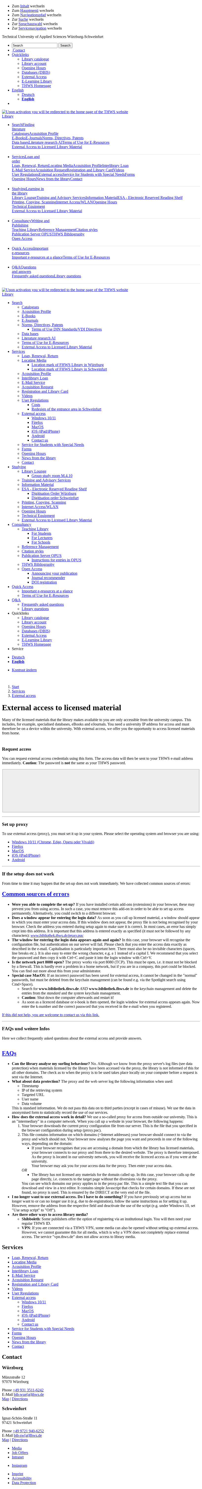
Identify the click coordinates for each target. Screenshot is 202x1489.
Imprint (17, 1474)
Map (5, 1399)
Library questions (67, 276)
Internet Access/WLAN (74, 202)
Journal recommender (48, 578)
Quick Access (22, 587)
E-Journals (34, 138)
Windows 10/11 (44, 418)
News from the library (53, 179)
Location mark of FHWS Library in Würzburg (68, 365)
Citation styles (87, 230)
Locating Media (60, 165)
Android (38, 436)
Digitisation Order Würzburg (54, 493)
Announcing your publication (54, 573)
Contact (76, 179)
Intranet (18, 1457)
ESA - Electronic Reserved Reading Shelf (150, 197)
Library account (34, 63)
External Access (34, 77)
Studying (19, 467)
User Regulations (25, 174)
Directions (20, 1399)
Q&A (24, 269)
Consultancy (21, 524)
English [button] (18, 90)
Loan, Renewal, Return (30, 165)
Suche (23, 19)
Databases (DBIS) (36, 72)
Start (15, 687)
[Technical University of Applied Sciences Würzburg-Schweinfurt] (65, 112)
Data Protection (24, 1483)
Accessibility (22, 1478)
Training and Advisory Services (60, 197)
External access (51, 174)
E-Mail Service (23, 170)
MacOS (38, 427)
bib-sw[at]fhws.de (28, 1435)
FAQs (9, 1053)
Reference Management (57, 230)
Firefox (37, 422)
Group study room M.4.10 (52, 476)
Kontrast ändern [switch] (24, 670)
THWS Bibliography (68, 234)
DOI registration (44, 582)
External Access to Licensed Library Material (47, 147)
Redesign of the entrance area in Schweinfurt (66, 409)
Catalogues (20, 133)
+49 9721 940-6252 (28, 1431)
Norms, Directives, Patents (63, 138)
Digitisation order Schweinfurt (55, 498)
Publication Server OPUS (32, 234)
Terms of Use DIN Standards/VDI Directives (67, 329)
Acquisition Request (51, 170)
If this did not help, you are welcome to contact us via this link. (50, 1015)
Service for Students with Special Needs (94, 174)
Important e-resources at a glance (37, 257)
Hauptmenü (29, 10)
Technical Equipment (28, 206)
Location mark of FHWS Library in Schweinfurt (69, 369)
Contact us (40, 440)
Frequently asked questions (33, 276)
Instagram (19, 1465)
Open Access (22, 238)
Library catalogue (35, 59)
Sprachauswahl (30, 24)
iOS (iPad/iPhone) (46, 431)
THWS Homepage (36, 86)
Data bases (20, 142)
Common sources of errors (35, 894)
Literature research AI (45, 142)
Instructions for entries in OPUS (56, 560)
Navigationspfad (33, 15)
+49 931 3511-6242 (28, 1390)
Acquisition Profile (43, 133)
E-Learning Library (37, 81)
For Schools (41, 542)
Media (17, 1448)
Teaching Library (25, 230)
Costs (36, 405)
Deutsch (28, 94)
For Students (41, 533)
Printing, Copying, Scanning (34, 202)
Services (18, 351)
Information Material (101, 197)
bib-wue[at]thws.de (29, 1394)
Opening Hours (34, 68)
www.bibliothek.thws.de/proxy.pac (57, 935)
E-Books (19, 138)
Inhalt (24, 6)
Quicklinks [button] (20, 55)
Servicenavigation (32, 28)
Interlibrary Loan (115, 165)
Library (8, 116)
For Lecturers (42, 538)
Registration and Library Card (90, 170)
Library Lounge (24, 197)
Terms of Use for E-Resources (85, 142)
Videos (118, 170)
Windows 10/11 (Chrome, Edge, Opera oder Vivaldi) (53, 842)
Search (23, 127)
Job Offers (20, 1453)
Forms (130, 174)
